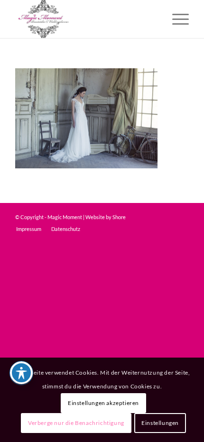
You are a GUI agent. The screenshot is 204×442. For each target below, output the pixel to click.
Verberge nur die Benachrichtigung (76, 422)
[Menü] (176, 19)
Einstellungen (160, 422)
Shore (119, 217)
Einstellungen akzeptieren (103, 402)
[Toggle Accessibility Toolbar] (21, 372)
